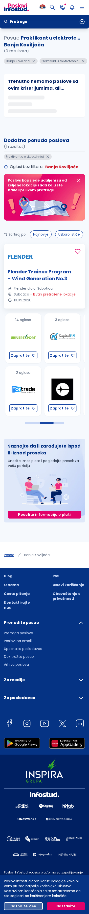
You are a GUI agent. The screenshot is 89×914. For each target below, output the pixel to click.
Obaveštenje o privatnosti (67, 596)
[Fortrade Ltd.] (21, 391)
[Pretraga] (52, 7)
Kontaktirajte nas (17, 605)
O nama (11, 584)
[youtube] (44, 724)
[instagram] (27, 724)
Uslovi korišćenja (68, 584)
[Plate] (62, 7)
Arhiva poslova (16, 664)
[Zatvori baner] (78, 180)
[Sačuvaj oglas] (77, 251)
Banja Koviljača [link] (37, 554)
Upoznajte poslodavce (23, 648)
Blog (8, 576)
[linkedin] (80, 724)
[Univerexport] (21, 338)
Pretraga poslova (18, 633)
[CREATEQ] (60, 391)
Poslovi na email (18, 640)
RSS (56, 576)
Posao (9, 554)
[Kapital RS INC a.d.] (60, 338)
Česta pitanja (17, 593)
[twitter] (62, 724)
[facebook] (9, 724)
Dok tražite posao (19, 656)
